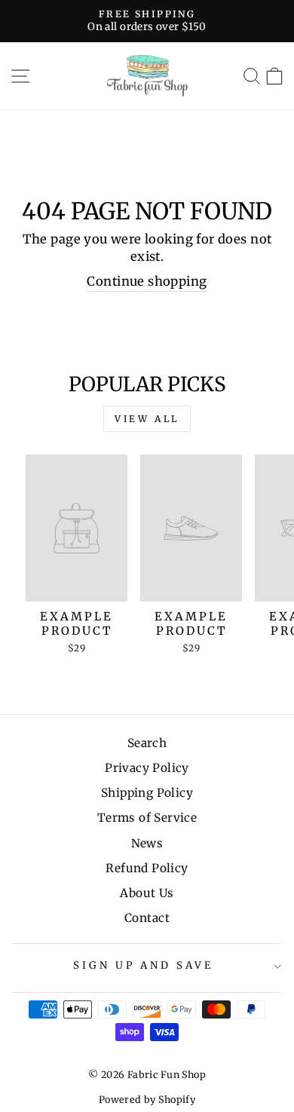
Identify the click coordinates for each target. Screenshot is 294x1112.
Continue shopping (147, 281)
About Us (146, 893)
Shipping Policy (147, 793)
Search (147, 743)
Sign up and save (143, 965)
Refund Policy (147, 868)
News (147, 843)
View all (147, 418)
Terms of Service (147, 817)
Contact (147, 918)
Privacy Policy (147, 768)
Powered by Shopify (147, 1099)
